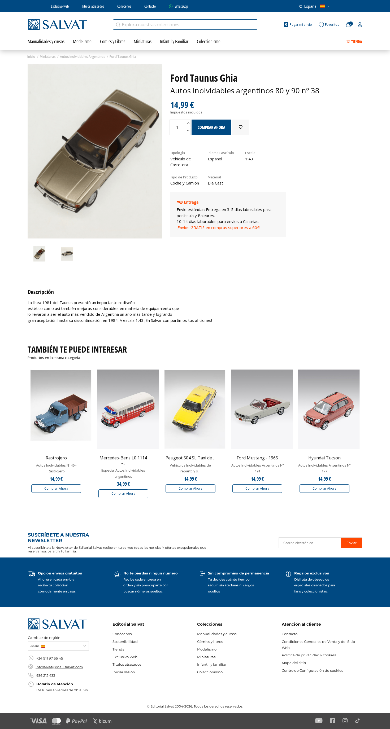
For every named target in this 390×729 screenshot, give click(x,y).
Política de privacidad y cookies (309, 655)
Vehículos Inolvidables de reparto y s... (190, 468)
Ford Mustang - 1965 (257, 458)
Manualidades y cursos (216, 634)
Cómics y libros (210, 641)
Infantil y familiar (212, 664)
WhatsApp (181, 6)
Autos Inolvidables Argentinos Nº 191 (257, 468)
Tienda (118, 649)
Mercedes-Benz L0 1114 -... (123, 460)
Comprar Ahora (56, 488)
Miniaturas (206, 657)
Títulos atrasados (93, 6)
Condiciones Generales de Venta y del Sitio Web (318, 644)
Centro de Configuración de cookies (312, 670)
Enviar (351, 543)
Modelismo (206, 649)
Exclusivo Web (124, 657)
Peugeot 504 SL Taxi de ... (190, 458)
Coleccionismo (210, 672)
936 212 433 (45, 675)
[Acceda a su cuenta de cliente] (360, 25)
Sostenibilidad (125, 641)
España (310, 6)
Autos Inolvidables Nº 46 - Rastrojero (56, 468)
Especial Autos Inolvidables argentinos (123, 473)
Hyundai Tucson (324, 458)
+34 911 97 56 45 (49, 658)
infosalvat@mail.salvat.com (59, 667)
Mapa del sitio (294, 663)
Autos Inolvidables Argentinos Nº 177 (324, 468)
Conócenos (124, 6)
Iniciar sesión (123, 672)
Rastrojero (56, 458)
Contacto (150, 6)
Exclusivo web (60, 6)
